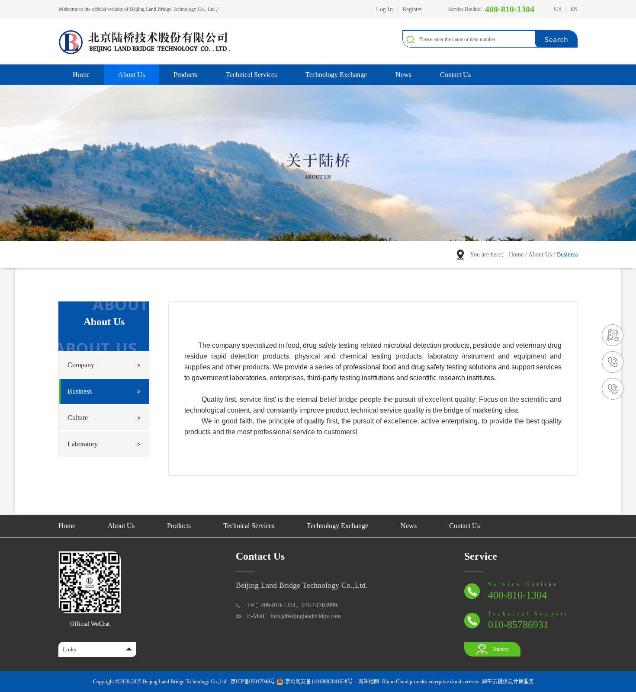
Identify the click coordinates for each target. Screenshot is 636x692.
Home (81, 74)
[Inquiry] (612, 328)
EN (574, 9)
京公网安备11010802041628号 (319, 682)
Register (412, 9)
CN (557, 9)
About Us (540, 254)
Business (567, 254)
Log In (384, 9)
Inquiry (501, 649)
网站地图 (367, 682)
